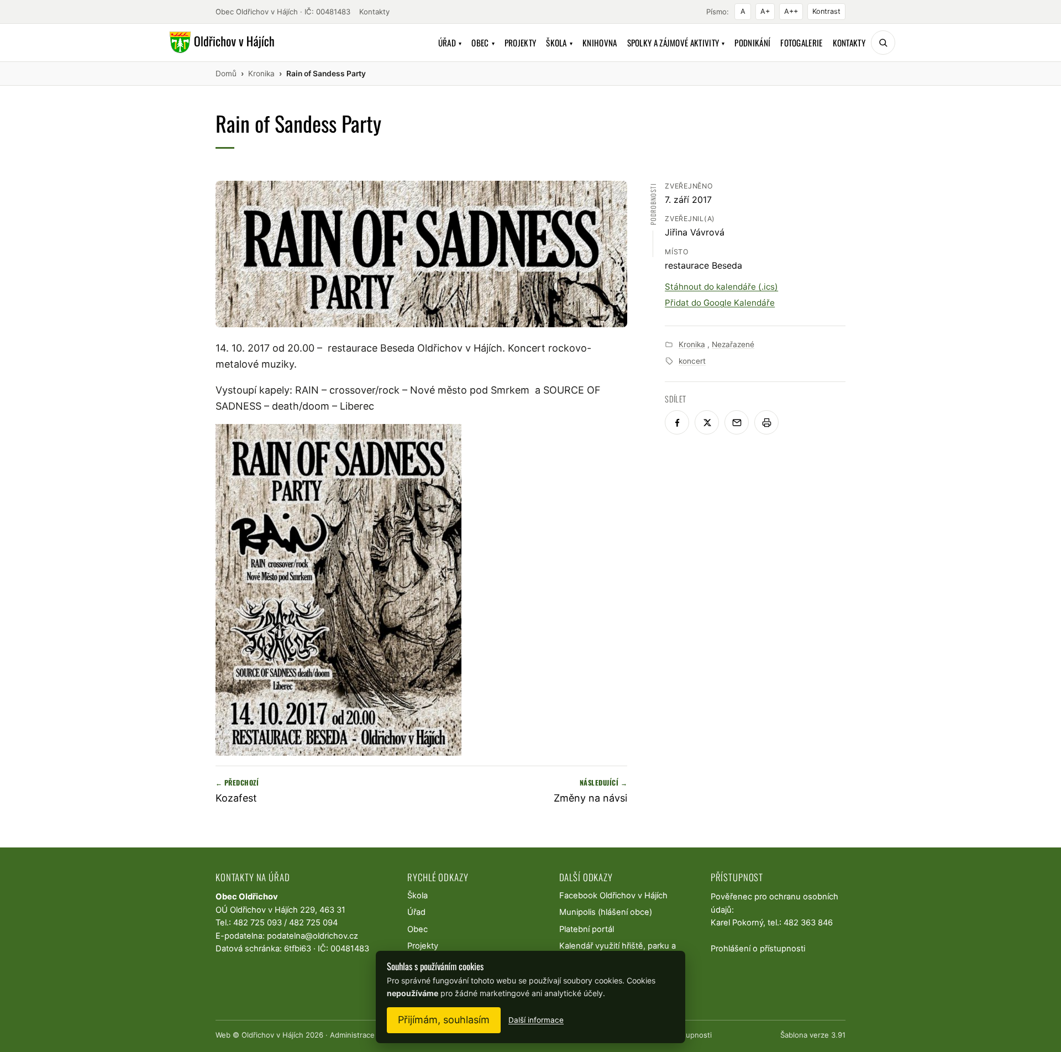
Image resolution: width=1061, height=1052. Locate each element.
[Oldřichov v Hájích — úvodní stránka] (220, 42)
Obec (483, 42)
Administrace (352, 1034)
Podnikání (752, 42)
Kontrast (826, 11)
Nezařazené (733, 344)
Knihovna (599, 42)
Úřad (450, 42)
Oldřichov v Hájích (272, 1034)
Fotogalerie (801, 42)
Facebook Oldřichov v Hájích (613, 896)
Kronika (692, 344)
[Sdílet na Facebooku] (677, 422)
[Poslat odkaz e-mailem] (736, 422)
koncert (692, 361)
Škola (559, 42)
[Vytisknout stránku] (766, 422)
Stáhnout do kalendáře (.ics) (721, 286)
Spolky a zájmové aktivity (676, 42)
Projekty (520, 42)
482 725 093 (257, 923)
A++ (791, 11)
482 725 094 (313, 923)
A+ (765, 11)
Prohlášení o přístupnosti (758, 949)
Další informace (536, 1020)
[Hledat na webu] (883, 42)
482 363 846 (808, 923)
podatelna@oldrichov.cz (312, 936)
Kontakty (374, 11)
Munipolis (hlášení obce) (605, 912)
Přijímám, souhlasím (444, 1019)
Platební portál (586, 929)
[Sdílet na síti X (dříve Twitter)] (707, 422)
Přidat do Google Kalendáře (720, 302)
